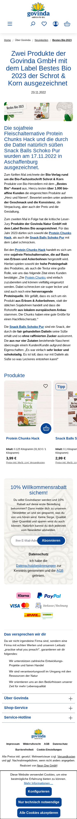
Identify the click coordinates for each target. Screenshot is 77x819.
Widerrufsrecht (32, 744)
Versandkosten (66, 756)
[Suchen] (32, 23)
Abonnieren (51, 540)
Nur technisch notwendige (38, 802)
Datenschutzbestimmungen (36, 565)
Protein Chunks (35, 277)
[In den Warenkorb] (46, 428)
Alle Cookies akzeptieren (39, 812)
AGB (59, 570)
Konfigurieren (38, 791)
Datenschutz (60, 744)
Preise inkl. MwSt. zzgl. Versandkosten (25, 462)
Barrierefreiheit (24, 749)
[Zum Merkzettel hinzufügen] (45, 386)
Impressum (13, 744)
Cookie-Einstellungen (49, 749)
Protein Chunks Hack (22, 438)
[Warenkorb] (67, 23)
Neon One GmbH (47, 765)
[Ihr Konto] (55, 23)
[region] (38, 418)
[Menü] (10, 23)
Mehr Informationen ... (38, 783)
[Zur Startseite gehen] (38, 10)
